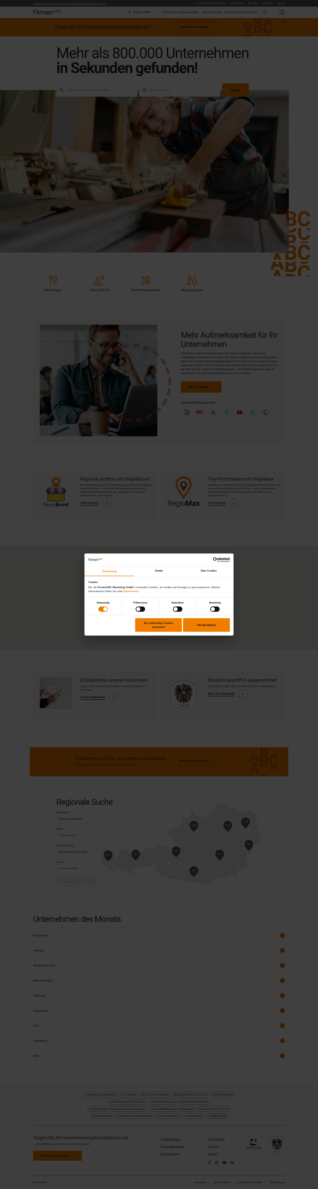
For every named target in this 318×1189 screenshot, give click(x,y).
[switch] (140, 609)
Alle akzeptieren (206, 624)
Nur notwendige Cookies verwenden (158, 624)
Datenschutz (131, 591)
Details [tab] (159, 570)
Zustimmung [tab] (109, 571)
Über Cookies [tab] (209, 570)
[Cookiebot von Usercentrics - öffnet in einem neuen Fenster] (215, 559)
